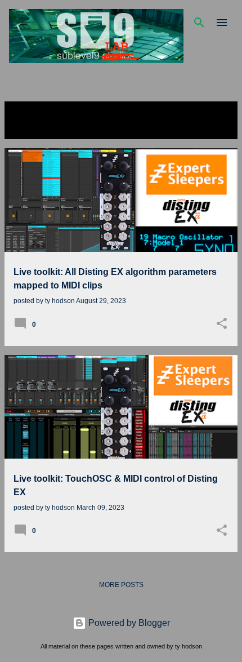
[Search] (199, 22)
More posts (121, 585)
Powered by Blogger (128, 623)
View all (29, 128)
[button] (221, 324)
